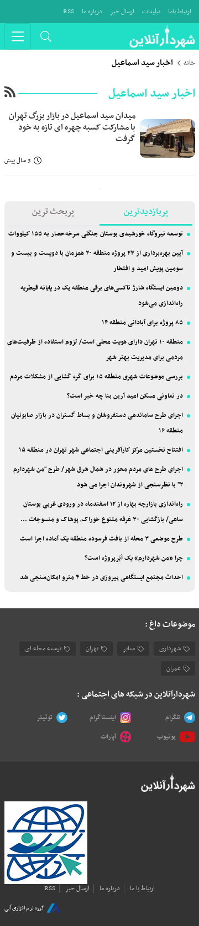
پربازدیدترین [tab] (146, 212)
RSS (68, 11)
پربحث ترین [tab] (53, 212)
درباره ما (92, 11)
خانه (189, 63)
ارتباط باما (179, 11)
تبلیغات (151, 11)
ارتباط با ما (142, 888)
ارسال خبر (122, 11)
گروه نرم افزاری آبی (24, 908)
